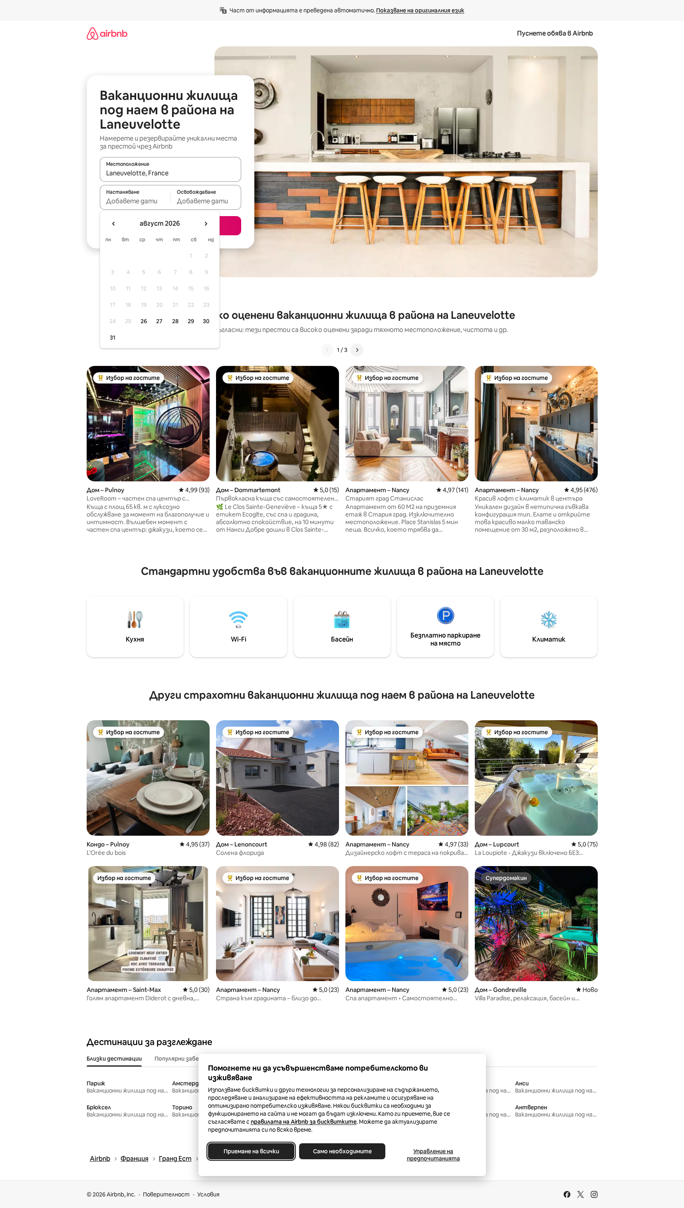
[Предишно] (327, 350)
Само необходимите (342, 1151)
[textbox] (135, 201)
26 (144, 321)
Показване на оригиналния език (420, 10)
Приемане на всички (251, 1151)
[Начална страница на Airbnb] (107, 33)
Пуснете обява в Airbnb (555, 33)
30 (206, 321)
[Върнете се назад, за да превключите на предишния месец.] (113, 223)
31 (112, 337)
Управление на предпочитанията (433, 1155)
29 (191, 321)
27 (159, 321)
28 (175, 321)
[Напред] (357, 350)
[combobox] (170, 173)
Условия (208, 1194)
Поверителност (166, 1194)
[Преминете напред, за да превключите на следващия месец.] (205, 223)
